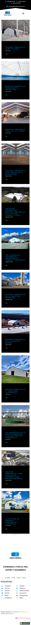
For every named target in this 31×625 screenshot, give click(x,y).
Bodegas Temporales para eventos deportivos (15, 88)
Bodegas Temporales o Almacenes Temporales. (15, 391)
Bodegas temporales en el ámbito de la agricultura (15, 172)
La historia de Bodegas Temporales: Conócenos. (12, 521)
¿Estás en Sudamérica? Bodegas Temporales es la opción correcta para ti (15, 212)
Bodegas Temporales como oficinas (15, 48)
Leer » (6, 54)
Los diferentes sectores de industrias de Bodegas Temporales (15, 257)
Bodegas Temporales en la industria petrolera (15, 296)
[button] (23, 13)
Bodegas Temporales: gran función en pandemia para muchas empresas (14, 475)
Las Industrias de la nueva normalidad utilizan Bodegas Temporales (15, 435)
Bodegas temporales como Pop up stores (15, 130)
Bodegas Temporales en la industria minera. (15, 341)
